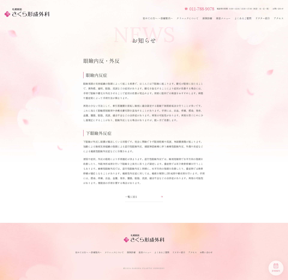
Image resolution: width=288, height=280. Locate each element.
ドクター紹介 (262, 18)
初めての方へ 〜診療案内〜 (158, 18)
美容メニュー (223, 18)
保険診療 (207, 18)
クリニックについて (188, 18)
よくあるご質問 (243, 18)
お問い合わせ (278, 8)
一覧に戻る (131, 196)
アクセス (279, 18)
